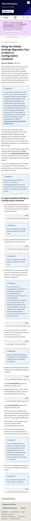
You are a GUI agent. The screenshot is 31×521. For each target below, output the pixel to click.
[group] (17, 218)
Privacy (11, 514)
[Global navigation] (1, 17)
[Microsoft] (15, 17)
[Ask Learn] (25, 37)
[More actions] (28, 37)
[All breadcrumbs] (2, 37)
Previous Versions (15, 512)
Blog (23, 512)
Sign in (28, 17)
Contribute (4, 514)
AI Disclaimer (4, 512)
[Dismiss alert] (28, 2)
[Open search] (23, 17)
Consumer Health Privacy (8, 516)
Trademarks (4, 518)
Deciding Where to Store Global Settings (13, 37)
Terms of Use (21, 516)
